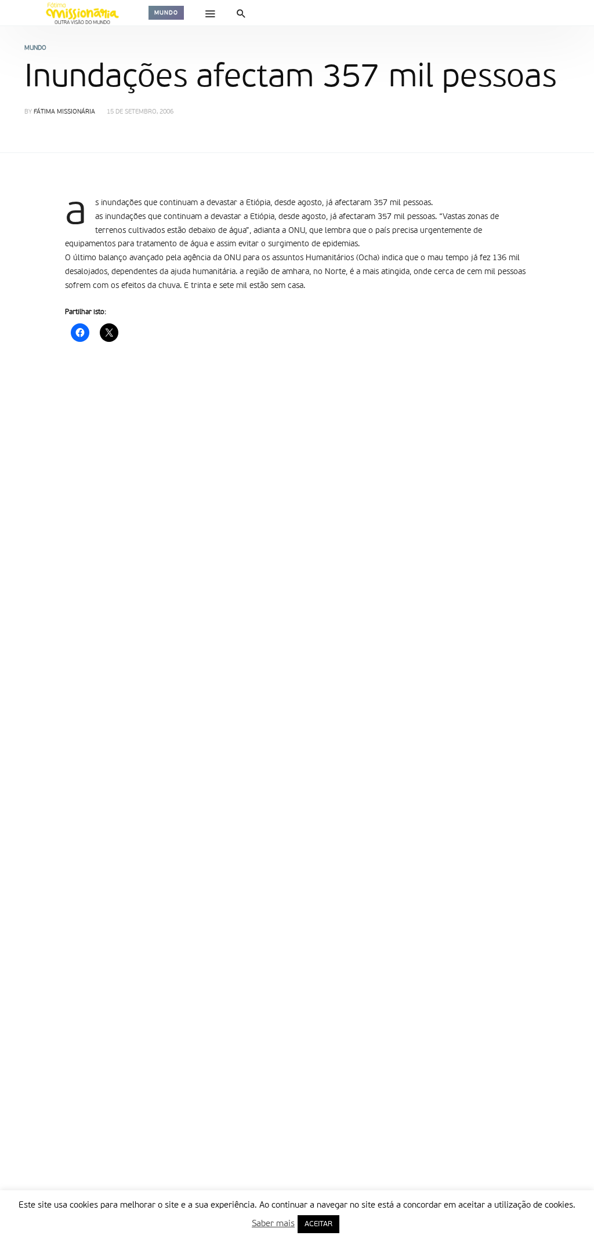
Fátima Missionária (64, 112)
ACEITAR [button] (318, 1224)
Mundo (166, 13)
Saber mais (273, 1223)
